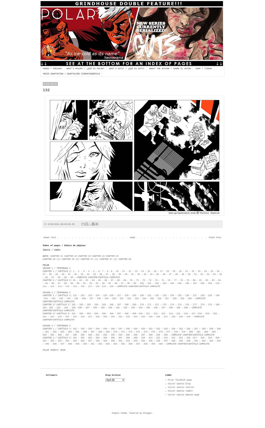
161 (74, 304)
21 (186, 271)
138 (202, 295)
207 (119, 313)
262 (55, 332)
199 (178, 307)
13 (136, 271)
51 (195, 274)
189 (103, 307)
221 (45, 317)
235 (151, 317)
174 (172, 304)
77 (175, 280)
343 (211, 341)
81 (200, 280)
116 (82, 286)
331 (120, 341)
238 (173, 317)
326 (82, 341)
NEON (62, 350)
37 (108, 274)
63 (87, 280)
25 (212, 271)
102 (157, 283)
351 (91, 344)
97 (122, 283)
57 (53, 277)
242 (82, 329)
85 (46, 283)
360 (161, 344)
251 (151, 329)
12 (130, 271)
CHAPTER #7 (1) (90, 259)
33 (82, 274)
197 (163, 307)
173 (164, 304)
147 (91, 298)
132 (157, 295)
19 (174, 271)
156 (159, 298)
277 (168, 332)
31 (69, 274)
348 (70, 344)
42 (139, 274)
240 (188, 317)
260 (219, 329)
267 (92, 332)
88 (65, 283)
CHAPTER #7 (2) (108, 259)
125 (105, 295)
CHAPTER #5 (112, 256)
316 (188, 338)
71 (137, 280)
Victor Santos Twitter (181, 387)
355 (123, 344)
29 (56, 274)
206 (111, 313)
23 (199, 271)
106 (187, 283)
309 (135, 338)
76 (169, 280)
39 (119, 274)
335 (151, 341)
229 (105, 317)
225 (75, 317)
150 (114, 298)
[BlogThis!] (86, 224)
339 (181, 341)
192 (125, 307)
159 (182, 298)
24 (205, 271)
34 (88, 274)
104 (172, 283)
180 (217, 304)
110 (216, 283)
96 (116, 283)
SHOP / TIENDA (203, 68)
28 (50, 274)
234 (143, 317)
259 (211, 329)
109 (210, 283)
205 (103, 313)
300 (166, 335)
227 (90, 317)
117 (90, 286)
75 (162, 280)
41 (132, 274)
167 (119, 304)
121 (75, 295)
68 (118, 280)
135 (180, 295)
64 (93, 280)
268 (100, 332)
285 (52, 335)
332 (128, 341)
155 (152, 298)
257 (196, 329)
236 (158, 317)
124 (98, 295)
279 (183, 332)
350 (85, 344)
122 (82, 295)
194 (140, 307)
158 (174, 298)
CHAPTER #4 (98, 256)
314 (173, 338)
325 (75, 341)
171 (149, 304)
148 (99, 298)
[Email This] (83, 224)
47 (170, 274)
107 (195, 283)
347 (62, 344)
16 (155, 271)
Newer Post (50, 237)
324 (67, 341)
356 (130, 344)
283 (214, 332)
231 (120, 317)
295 (128, 335)
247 (120, 329)
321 (45, 341)
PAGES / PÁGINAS (52, 68)
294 (120, 335)
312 (158, 338)
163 (89, 304)
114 (67, 286)
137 (195, 295)
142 (53, 298)
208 (127, 313)
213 (163, 313)
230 (113, 317)
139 (210, 295)
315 (181, 338)
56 (46, 277)
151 (121, 298)
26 (218, 271)
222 (51, 317)
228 (98, 317)
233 (135, 317)
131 (149, 295)
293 (113, 335)
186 (80, 307)
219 (207, 313)
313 (166, 338)
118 (98, 286)
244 (98, 329)
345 (47, 344)
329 (105, 341)
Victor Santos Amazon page (183, 395)
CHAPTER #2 (71, 256)
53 (208, 274)
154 (144, 298)
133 (164, 295)
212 (156, 313)
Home (132, 237)
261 (47, 332)
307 (120, 338)
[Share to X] (90, 224)
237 (166, 317)
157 (167, 298)
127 (119, 295)
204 (96, 313)
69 (124, 280)
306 (113, 338)
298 (151, 335)
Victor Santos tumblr (180, 391)
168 (127, 304)
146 (84, 298)
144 (68, 298)
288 (75, 335)
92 (90, 283)
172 (157, 304)
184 (66, 307)
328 (98, 341)
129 (134, 295)
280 (191, 332)
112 (52, 286)
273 (138, 332)
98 (128, 283)
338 (173, 341)
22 (193, 271)
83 (213, 280)
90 (78, 283)
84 (219, 280)
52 (201, 274)
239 (181, 317)
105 (180, 283)
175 (180, 304)
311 (151, 338)
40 (126, 274)
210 (140, 313)
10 (117, 271)
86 (53, 283)
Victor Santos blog (179, 384)
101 (149, 283)
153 (137, 298)
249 (135, 329)
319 (210, 338)
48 (176, 274)
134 (172, 295)
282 (206, 332)
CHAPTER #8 (124, 259)
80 (194, 280)
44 (151, 274)
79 (188, 280)
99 (135, 283)
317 (195, 338)
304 (98, 338)
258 (204, 329)
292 (105, 335)
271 (122, 332)
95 (109, 283)
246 (113, 329)
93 (97, 283)
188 (95, 307)
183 (58, 307)
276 (161, 332)
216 (185, 313)
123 (90, 295)
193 (133, 307)
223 (60, 317)
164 (96, 304)
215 (178, 313)
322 (52, 341)
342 (204, 341)
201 (74, 313)
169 (134, 304)
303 (90, 338)
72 (143, 280)
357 (138, 344)
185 (74, 307)
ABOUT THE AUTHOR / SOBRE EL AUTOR (170, 68)
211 (148, 313)
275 (153, 332)
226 (82, 317)
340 (187, 341)
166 (111, 304)
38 (113, 274)
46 (164, 274)
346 (55, 344)
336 (158, 341)
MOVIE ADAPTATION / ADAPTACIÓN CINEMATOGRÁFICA (71, 74)
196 (156, 307)
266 (85, 332)
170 (142, 304)
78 (181, 280)
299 (158, 335)
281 (198, 332)
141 (46, 298)
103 (164, 283)
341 (196, 341)
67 (111, 280)
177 (195, 304)
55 (220, 274)
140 (217, 295)
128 (127, 295)
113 (60, 286)
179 (209, 304)
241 (75, 329)
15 (149, 271)
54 (214, 274)
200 (186, 307)
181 (45, 307)
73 (150, 280)
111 (45, 286)
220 (215, 313)
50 (189, 274)
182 (51, 307)
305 (105, 338)
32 (75, 274)
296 (135, 335)
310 (143, 338)
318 (202, 338)
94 (103, 283)
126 (111, 295)
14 (142, 271)
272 (130, 332)
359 (153, 344)
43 (145, 274)
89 (71, 283)
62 (80, 280)
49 (183, 274)
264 (70, 332)
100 (142, 283)
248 (128, 329)
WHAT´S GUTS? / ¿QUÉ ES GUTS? (126, 68)
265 (77, 332)
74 (156, 280)
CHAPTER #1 (56, 256)
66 (106, 280)
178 (202, 304)
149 (106, 298)
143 (61, 298)
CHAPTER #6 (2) (70, 259)
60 (71, 277)
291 (98, 335)
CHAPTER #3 (84, 256)
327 (90, 341)
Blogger (147, 413)
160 (190, 298)
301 (75, 338)
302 (82, 338)
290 (90, 335)
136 (187, 295)
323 (60, 341)
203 (89, 313)
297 (143, 335)
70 (131, 280)
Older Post (215, 237)
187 (87, 307)
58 (60, 277)
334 (142, 341)
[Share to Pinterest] (97, 224)
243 (90, 329)
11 (123, 271)
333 (134, 341)
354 (115, 344)
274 (145, 332)
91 (84, 283)
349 (77, 344)
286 (60, 335)
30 (63, 274)
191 (118, 307)
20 (180, 271)
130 (142, 295)
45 (157, 274)
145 (76, 298)
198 (171, 307)
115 (75, 286)
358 (145, 344)
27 (45, 274)
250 (143, 329)
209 (134, 313)
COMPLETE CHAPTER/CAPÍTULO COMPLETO (98, 277)
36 (101, 274)
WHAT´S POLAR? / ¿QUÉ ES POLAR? (85, 68)
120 (111, 286)
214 (171, 313)
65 (99, 280)
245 (105, 329)
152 (129, 298)
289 (82, 335)
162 (81, 304)
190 (110, 307)
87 (58, 283)
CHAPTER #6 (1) (51, 259)
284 (45, 335)
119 (104, 286)
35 (94, 274)
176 (187, 304)
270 (115, 332)
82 (207, 280)
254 (173, 329)
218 (200, 313)
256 (188, 329)
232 (128, 317)
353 (107, 344)
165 (104, 304)
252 (158, 329)
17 (161, 271)
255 (181, 329)
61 (74, 280)
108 (202, 283)
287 (67, 335)
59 (65, 277)
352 (100, 344)
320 (217, 338)
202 (80, 313)
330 (113, 341)
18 (167, 271)
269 (108, 332)
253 (166, 329)
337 (166, 341)
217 (193, 313)
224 (67, 317)
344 (219, 341)
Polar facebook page (180, 380)
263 (62, 332)
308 (128, 338)
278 (176, 332)
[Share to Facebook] (93, 224)
